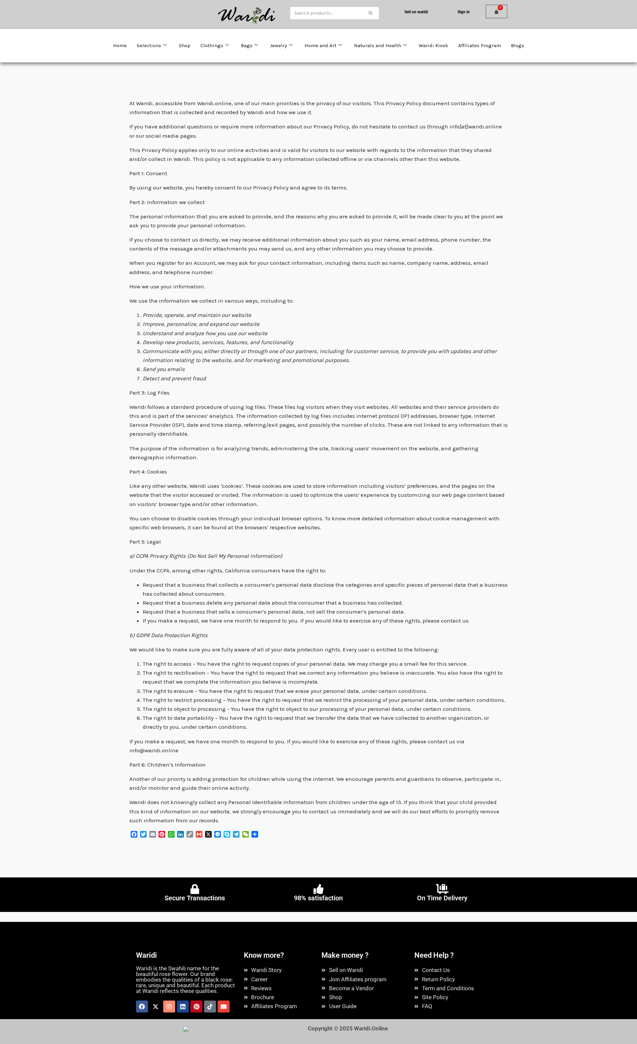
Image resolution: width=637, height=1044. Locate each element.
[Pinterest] (196, 1006)
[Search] (370, 13)
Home (120, 45)
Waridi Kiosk (433, 45)
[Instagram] (169, 1006)
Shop (184, 45)
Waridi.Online (371, 1028)
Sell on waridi (416, 12)
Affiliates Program (479, 45)
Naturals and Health (377, 45)
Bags (246, 45)
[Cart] (496, 11)
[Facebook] (142, 1006)
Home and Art (320, 45)
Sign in (464, 12)
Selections (149, 45)
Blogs (517, 45)
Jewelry (278, 45)
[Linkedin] (183, 1006)
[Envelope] (224, 1006)
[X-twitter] (156, 1006)
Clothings (211, 45)
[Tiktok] (210, 1006)
